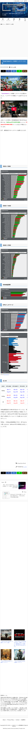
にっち (25, 466)
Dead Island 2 (6, 374)
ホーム (3, 24)
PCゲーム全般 (10, 24)
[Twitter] (3, 71)
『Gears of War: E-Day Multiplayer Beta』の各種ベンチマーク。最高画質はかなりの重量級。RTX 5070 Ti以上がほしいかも (20, 644)
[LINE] (19, 71)
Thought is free (22, 728)
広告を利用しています (19, 1)
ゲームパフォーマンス (21, 463)
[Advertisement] (14, 41)
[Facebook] (8, 71)
